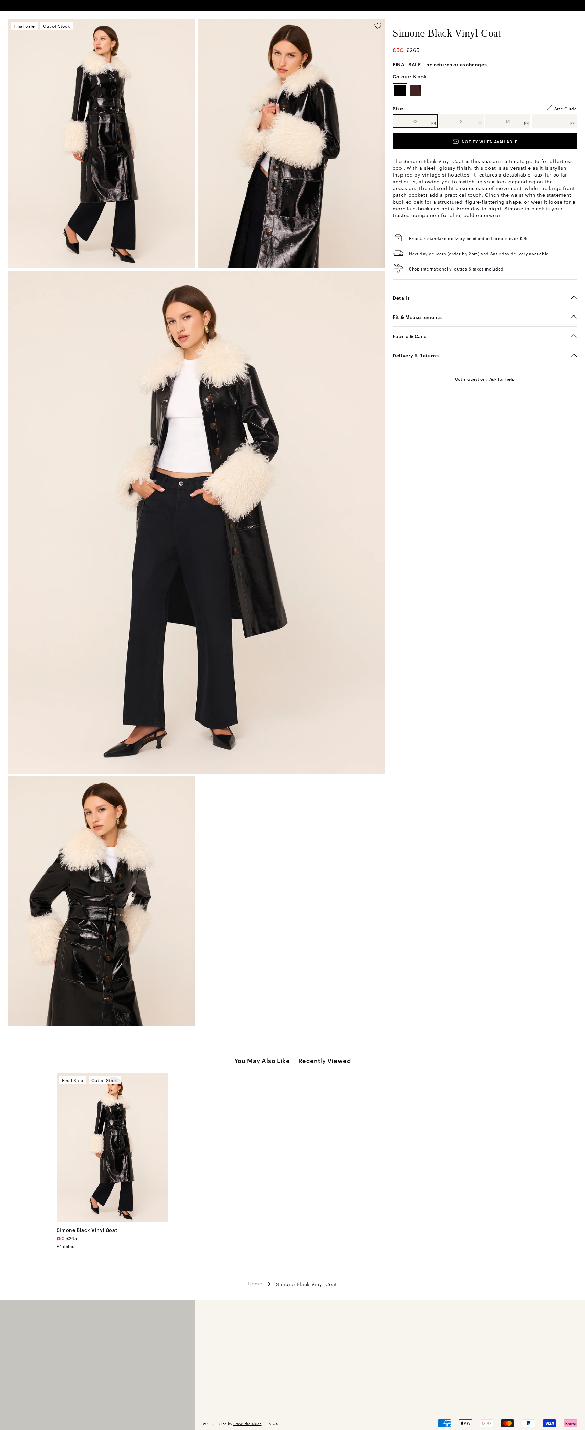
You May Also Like (262, 1060)
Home (255, 1283)
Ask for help (502, 379)
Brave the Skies (247, 1423)
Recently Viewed (324, 1060)
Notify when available (489, 141)
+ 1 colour (67, 1246)
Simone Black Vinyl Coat (87, 1229)
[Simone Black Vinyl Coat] (113, 1147)
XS (425, 121)
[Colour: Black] (399, 90)
